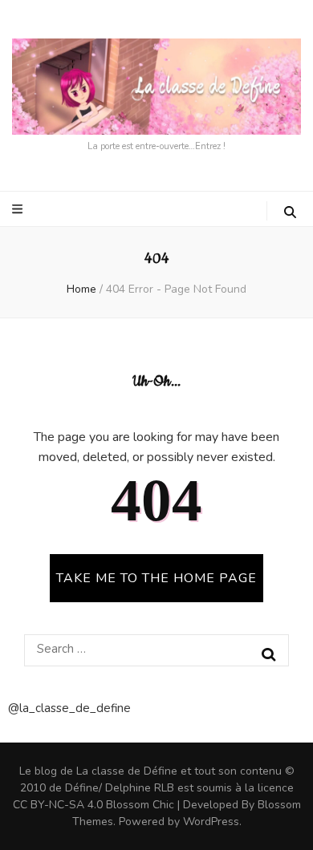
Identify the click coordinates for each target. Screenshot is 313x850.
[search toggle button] (290, 212)
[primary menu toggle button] (19, 209)
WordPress (211, 821)
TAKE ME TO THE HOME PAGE (156, 578)
